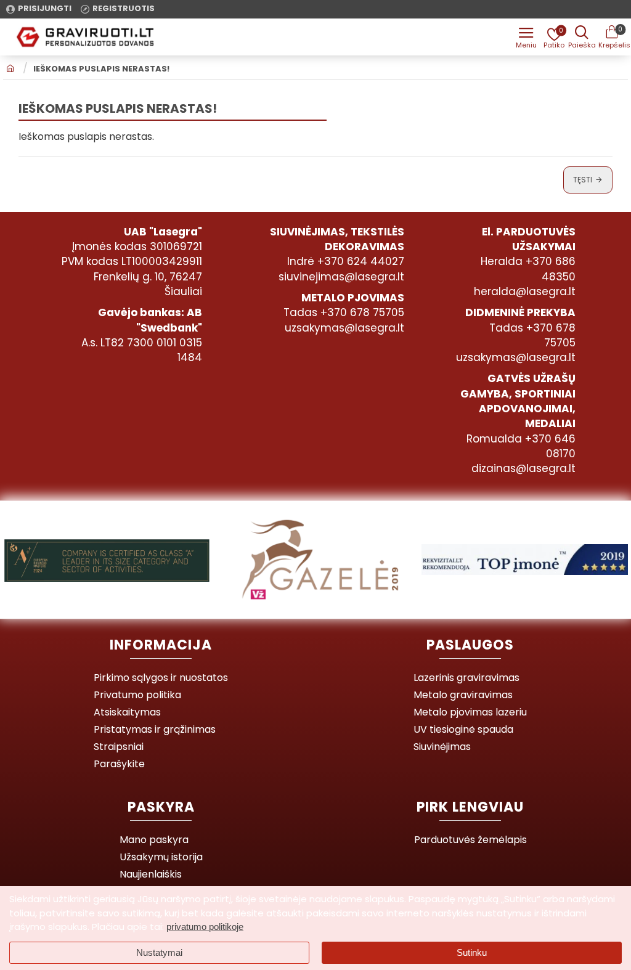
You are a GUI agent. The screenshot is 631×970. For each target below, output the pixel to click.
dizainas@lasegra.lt (523, 468)
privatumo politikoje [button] (204, 926)
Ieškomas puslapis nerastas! (101, 69)
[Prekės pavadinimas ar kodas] (581, 36)
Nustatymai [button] (159, 952)
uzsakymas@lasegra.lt (344, 327)
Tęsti (582, 179)
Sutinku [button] (472, 952)
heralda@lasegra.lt (525, 291)
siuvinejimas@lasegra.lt (341, 276)
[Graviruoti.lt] (526, 36)
